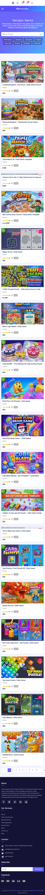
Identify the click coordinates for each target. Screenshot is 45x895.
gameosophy (9, 853)
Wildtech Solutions (36, 890)
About (3, 814)
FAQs (2, 828)
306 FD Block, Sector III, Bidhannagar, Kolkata (18, 845)
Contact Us (4, 831)
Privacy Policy (5, 825)
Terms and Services (7, 817)
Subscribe (38, 869)
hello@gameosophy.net (12, 849)
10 (36, 770)
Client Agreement (6, 822)
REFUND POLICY (6, 820)
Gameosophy (16, 890)
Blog (2, 833)
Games (4, 87)
